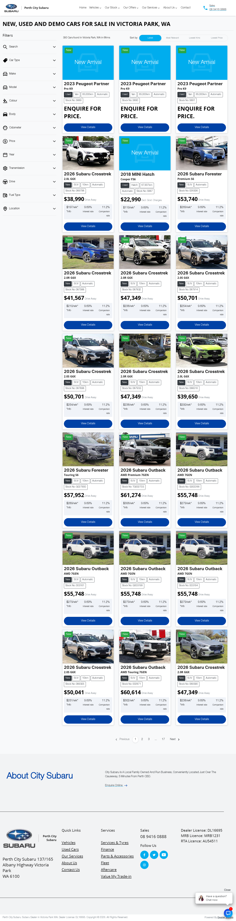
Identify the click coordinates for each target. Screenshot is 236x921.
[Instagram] (144, 865)
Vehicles (94, 8)
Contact (186, 8)
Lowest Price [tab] (217, 38)
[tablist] (183, 38)
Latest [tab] (150, 38)
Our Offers (129, 8)
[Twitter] (154, 855)
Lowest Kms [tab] (194, 38)
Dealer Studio (225, 917)
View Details (88, 127)
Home (82, 8)
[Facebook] (144, 855)
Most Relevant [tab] (172, 38)
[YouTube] (164, 855)
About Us (168, 8)
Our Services (149, 8)
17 (163, 739)
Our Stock (111, 8)
